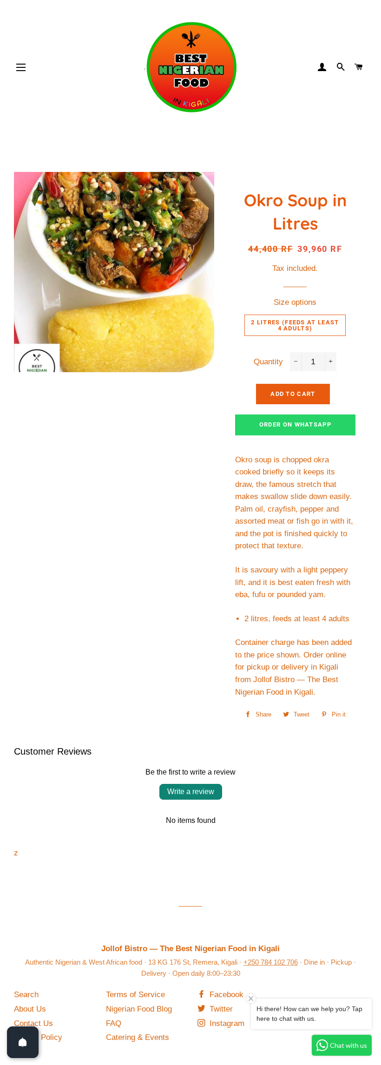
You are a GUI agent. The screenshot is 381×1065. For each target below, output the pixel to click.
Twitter (220, 1009)
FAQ (113, 1023)
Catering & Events (137, 1037)
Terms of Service (135, 994)
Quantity (268, 361)
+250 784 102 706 (270, 962)
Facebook (225, 994)
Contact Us (33, 1023)
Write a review (190, 791)
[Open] (23, 1042)
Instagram (225, 1023)
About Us (30, 1009)
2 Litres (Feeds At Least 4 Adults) (295, 325)
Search (26, 994)
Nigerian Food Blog (139, 1009)
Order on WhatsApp (295, 424)
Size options (295, 302)
